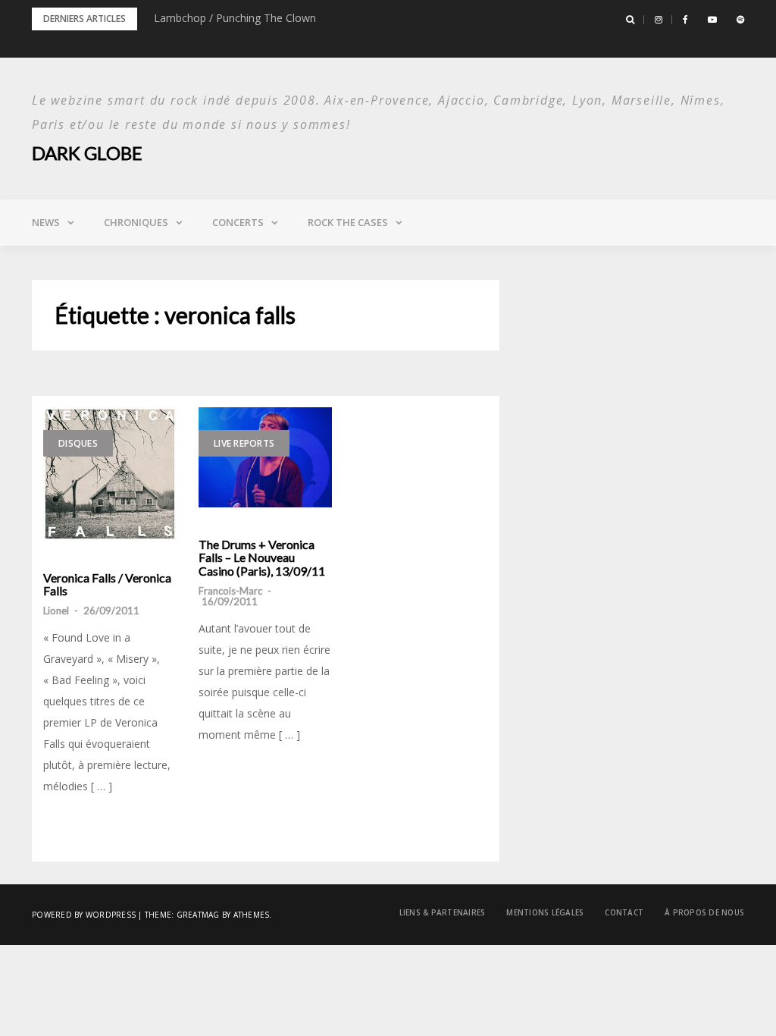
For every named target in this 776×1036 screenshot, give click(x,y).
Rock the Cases (348, 222)
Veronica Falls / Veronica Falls (107, 584)
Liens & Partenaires (442, 912)
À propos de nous (704, 912)
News (46, 222)
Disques (78, 443)
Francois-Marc (230, 591)
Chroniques (136, 222)
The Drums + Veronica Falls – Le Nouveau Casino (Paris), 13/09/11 (262, 558)
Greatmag (198, 914)
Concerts (238, 222)
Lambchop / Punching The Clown (235, 18)
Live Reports (244, 443)
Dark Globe (87, 153)
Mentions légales (545, 912)
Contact (624, 912)
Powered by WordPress (84, 914)
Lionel (56, 610)
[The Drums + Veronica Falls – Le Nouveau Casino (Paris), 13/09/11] (265, 457)
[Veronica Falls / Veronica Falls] (110, 474)
